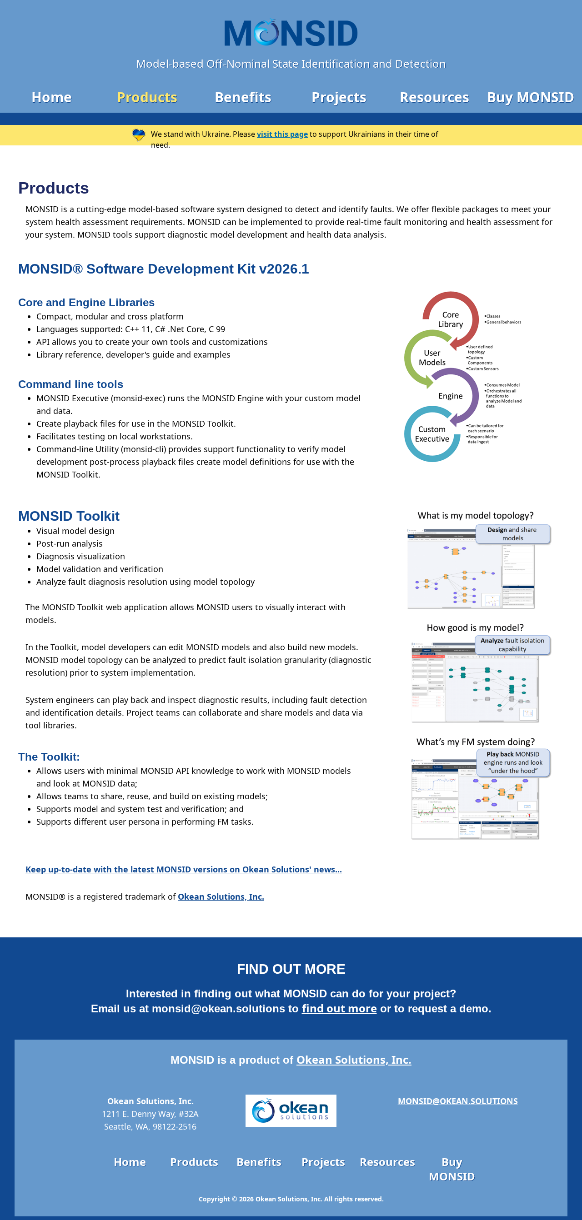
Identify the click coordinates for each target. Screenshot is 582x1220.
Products (147, 97)
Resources (434, 97)
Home (51, 97)
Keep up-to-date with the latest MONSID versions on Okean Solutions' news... (183, 869)
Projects (338, 97)
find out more (339, 1008)
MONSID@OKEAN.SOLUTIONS (458, 1101)
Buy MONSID (530, 97)
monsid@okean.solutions (218, 1008)
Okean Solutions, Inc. (221, 896)
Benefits (243, 97)
